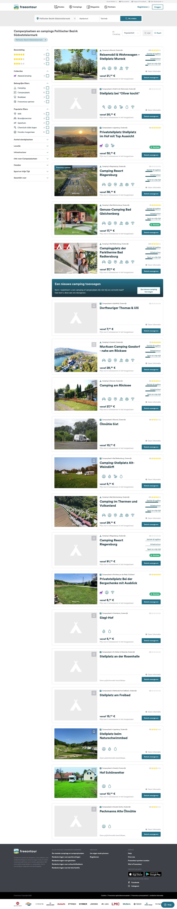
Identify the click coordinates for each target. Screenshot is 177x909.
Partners (111, 7)
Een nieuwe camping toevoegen (149, 290)
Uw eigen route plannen (99, 853)
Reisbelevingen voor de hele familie (66, 868)
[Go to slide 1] (72, 77)
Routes (61, 7)
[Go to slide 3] (75, 77)
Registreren (143, 7)
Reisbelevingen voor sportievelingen (66, 857)
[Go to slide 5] (78, 77)
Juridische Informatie (156, 895)
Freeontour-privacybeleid (139, 895)
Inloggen (157, 7)
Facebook (135, 882)
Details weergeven (151, 77)
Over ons (131, 857)
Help (130, 853)
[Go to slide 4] (77, 77)
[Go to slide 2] (74, 77)
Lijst (148, 33)
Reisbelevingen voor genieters (63, 860)
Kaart (159, 33)
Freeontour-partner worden (138, 860)
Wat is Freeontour (135, 864)
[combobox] (131, 33)
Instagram (135, 886)
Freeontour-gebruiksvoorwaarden (119, 895)
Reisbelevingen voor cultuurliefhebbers (67, 864)
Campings (77, 7)
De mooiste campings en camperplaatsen (68, 853)
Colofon (103, 895)
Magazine (95, 7)
